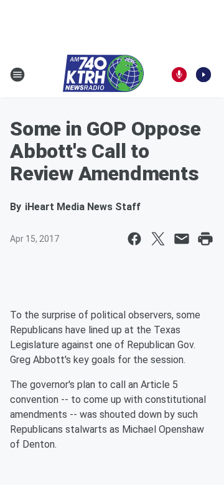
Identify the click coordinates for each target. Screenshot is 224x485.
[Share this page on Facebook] (134, 238)
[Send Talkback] (179, 74)
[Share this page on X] (158, 238)
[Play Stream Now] (203, 74)
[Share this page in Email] (181, 238)
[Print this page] (205, 238)
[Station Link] (103, 75)
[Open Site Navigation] (17, 74)
